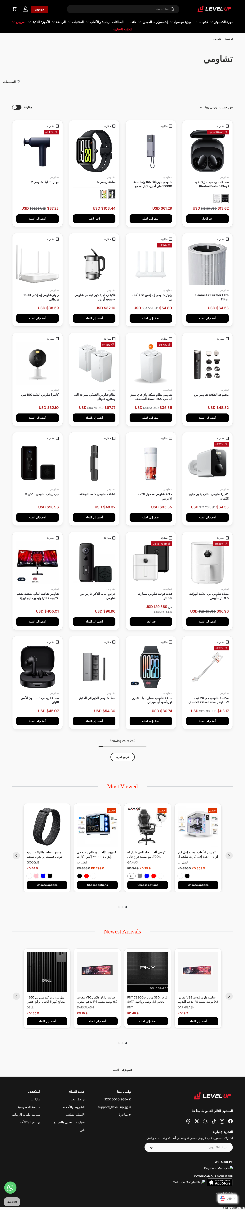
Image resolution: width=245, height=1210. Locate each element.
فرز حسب (226, 107)
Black (187, 876)
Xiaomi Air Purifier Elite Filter (211, 297)
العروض (21, 22)
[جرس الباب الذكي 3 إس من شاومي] (94, 562)
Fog (29, 876)
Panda (93, 876)
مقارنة (28, 107)
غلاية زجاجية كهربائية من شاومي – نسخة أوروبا (94, 297)
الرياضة (61, 22)
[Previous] (16, 855)
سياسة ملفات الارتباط (26, 1115)
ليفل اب (220, 1193)
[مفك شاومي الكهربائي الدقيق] (94, 667)
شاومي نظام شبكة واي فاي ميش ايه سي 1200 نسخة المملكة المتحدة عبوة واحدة (151, 397)
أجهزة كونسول (183, 22)
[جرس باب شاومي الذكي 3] (37, 463)
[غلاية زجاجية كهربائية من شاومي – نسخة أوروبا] (94, 264)
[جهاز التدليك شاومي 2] (37, 151)
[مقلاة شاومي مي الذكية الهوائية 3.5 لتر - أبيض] (207, 562)
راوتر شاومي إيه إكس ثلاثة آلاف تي (152, 297)
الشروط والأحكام (74, 1107)
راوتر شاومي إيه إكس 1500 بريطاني (41, 297)
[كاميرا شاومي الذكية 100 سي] (37, 363)
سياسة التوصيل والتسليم (69, 1122)
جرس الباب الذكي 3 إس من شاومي (97, 596)
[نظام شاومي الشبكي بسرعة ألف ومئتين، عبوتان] (94, 363)
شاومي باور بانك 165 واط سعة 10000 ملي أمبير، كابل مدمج (152, 184)
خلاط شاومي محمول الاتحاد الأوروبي (154, 496)
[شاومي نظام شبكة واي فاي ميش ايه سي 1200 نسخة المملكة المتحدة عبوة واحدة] (151, 363)
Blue (146, 876)
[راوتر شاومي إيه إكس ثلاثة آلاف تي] (151, 264)
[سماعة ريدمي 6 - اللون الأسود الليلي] (37, 667)
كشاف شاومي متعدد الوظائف (96, 494)
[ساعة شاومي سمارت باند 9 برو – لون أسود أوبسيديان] (151, 667)
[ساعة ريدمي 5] (94, 151)
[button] (14, 9)
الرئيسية (229, 39)
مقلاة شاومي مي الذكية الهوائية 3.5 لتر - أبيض (209, 596)
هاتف (133, 22)
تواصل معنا (78, 1099)
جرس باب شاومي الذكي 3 (42, 494)
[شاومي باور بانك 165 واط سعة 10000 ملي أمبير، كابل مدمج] (151, 151)
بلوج (82, 1130)
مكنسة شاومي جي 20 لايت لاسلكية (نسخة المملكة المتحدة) (209, 700)
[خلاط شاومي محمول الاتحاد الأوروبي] (151, 463)
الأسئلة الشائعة (75, 1115)
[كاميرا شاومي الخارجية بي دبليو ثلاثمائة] (207, 463)
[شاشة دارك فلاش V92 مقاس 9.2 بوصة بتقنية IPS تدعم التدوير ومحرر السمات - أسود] (97, 972)
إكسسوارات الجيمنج (155, 22)
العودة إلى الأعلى (122, 1070)
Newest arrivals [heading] (122, 931)
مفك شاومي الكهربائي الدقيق (96, 698)
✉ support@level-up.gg (114, 1107)
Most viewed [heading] (122, 786)
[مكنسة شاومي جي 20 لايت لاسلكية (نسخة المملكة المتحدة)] (207, 667)
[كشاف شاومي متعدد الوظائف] (94, 463)
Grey (140, 876)
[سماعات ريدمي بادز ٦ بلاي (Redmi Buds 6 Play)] (207, 151)
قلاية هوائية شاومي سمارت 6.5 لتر (155, 596)
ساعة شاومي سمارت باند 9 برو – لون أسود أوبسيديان (151, 700)
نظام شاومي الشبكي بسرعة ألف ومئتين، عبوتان (94, 397)
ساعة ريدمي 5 (106, 182)
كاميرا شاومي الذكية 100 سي (40, 395)
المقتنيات (78, 22)
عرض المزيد (122, 757)
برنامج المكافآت (30, 1122)
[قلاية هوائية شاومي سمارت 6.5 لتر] (151, 562)
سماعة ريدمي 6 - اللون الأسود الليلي (39, 700)
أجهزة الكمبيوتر (224, 22)
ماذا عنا (35, 1099)
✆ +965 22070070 (117, 1099)
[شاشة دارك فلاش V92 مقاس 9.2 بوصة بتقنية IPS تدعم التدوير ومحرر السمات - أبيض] (198, 972)
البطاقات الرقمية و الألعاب (106, 22)
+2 (131, 875)
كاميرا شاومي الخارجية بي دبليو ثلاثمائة (209, 496)
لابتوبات (203, 22)
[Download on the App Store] (220, 1182)
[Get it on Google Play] (189, 1182)
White (180, 876)
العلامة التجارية (122, 29)
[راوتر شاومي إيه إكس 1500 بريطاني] (37, 264)
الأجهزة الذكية (41, 22)
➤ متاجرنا (125, 1115)
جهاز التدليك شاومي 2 (45, 182)
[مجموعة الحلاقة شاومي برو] (207, 363)
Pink (36, 876)
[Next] (229, 855)
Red (153, 876)
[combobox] (123, 9)
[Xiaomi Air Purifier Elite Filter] (207, 264)
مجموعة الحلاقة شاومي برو (211, 395)
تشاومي (217, 39)
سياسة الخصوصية (28, 1107)
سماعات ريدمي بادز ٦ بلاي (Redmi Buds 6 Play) (212, 184)
